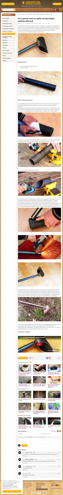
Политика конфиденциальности (41, 489)
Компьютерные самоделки (8, 28)
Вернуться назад (23, 357)
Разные (4, 55)
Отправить (24, 445)
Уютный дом (5, 45)
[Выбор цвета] (36, 437)
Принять (12, 491)
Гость (26, 473)
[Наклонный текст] (21, 437)
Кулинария (5, 40)
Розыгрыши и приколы (7, 53)
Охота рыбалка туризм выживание (7, 37)
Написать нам (38, 487)
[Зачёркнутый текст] (25, 437)
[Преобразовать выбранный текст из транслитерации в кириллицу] (42, 437)
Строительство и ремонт (7, 26)
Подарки (4, 60)
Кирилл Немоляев (28, 466)
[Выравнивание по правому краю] (31, 437)
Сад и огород (5, 33)
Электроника (5, 20)
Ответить (25, 455)
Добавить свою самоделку (40, 483)
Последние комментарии (40, 484)
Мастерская (5, 42)
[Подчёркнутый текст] (23, 437)
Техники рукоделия (7, 58)
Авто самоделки (6, 18)
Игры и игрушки (6, 50)
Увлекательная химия (7, 23)
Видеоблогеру (38, 486)
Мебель (4, 47)
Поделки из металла (37, 23)
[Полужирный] (19, 437)
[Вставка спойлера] (44, 437)
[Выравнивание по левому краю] (27, 437)
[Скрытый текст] (38, 437)
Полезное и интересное (7, 31)
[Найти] (14, 10)
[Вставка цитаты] (40, 437)
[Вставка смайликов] (34, 437)
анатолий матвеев (28, 452)
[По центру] (29, 437)
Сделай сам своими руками (31, 2)
